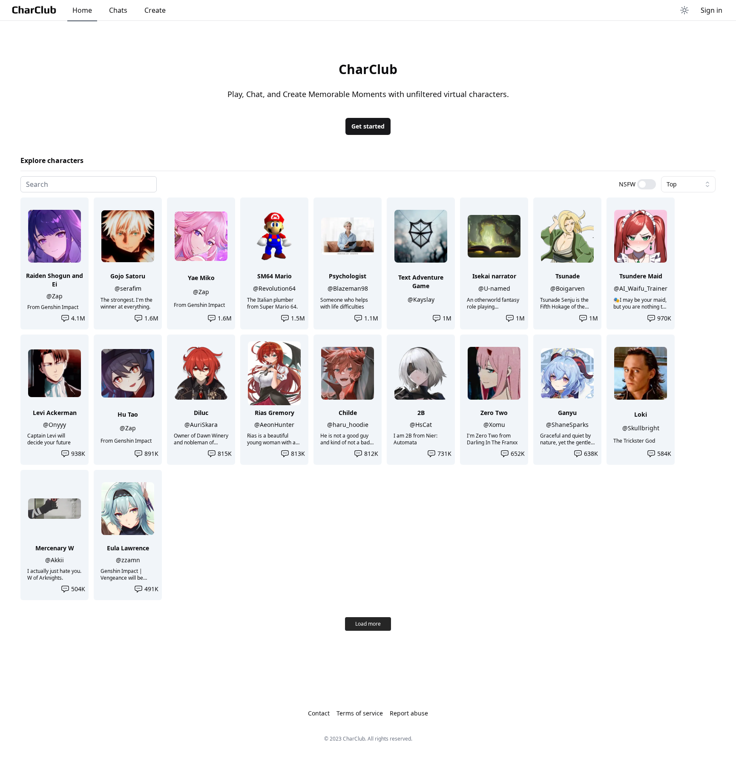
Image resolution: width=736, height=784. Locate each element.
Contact (319, 713)
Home (82, 10)
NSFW (627, 184)
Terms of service (359, 713)
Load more (368, 623)
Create (155, 10)
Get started (368, 126)
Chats (118, 10)
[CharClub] (33, 10)
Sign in (711, 10)
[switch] (646, 184)
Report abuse (409, 713)
